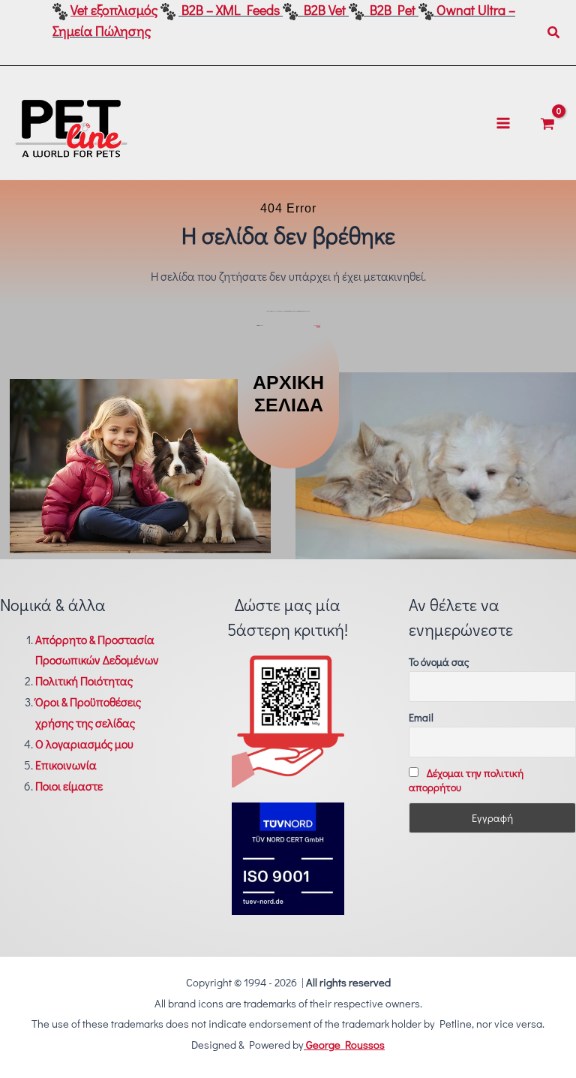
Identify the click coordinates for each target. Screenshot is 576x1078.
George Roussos (344, 1044)
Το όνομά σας (439, 662)
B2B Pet (393, 10)
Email (421, 717)
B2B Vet (325, 10)
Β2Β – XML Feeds (231, 10)
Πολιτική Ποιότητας (84, 680)
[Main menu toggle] (503, 123)
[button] (554, 33)
